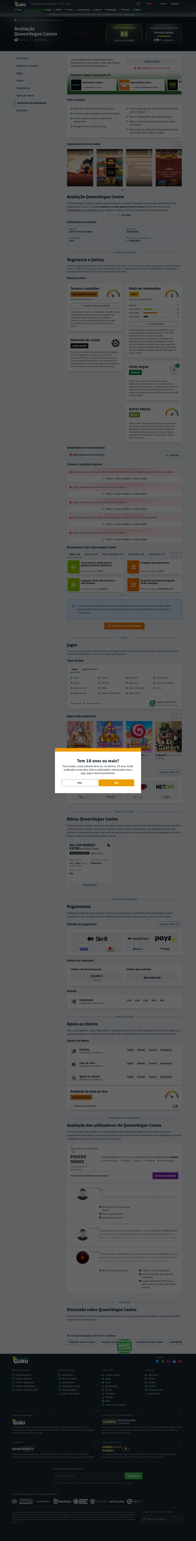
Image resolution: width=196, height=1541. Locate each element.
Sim (116, 782)
